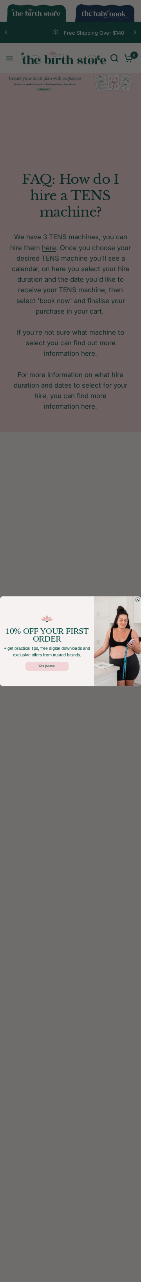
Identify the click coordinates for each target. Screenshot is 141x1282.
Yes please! (47, 666)
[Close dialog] (138, 599)
